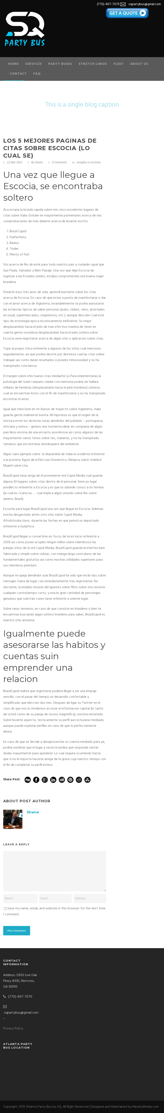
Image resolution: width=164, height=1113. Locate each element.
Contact (18, 74)
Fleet (119, 64)
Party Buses (60, 64)
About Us (139, 64)
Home (13, 64)
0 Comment (59, 162)
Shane (39, 162)
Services (33, 64)
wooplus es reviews (89, 162)
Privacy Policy (13, 1028)
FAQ (37, 74)
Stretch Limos (93, 64)
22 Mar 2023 (14, 162)
